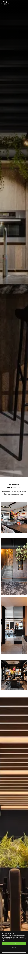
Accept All (14, 943)
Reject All (14, 951)
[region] (14, 942)
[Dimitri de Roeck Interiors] (5, 2)
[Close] (26, 932)
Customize (14, 947)
